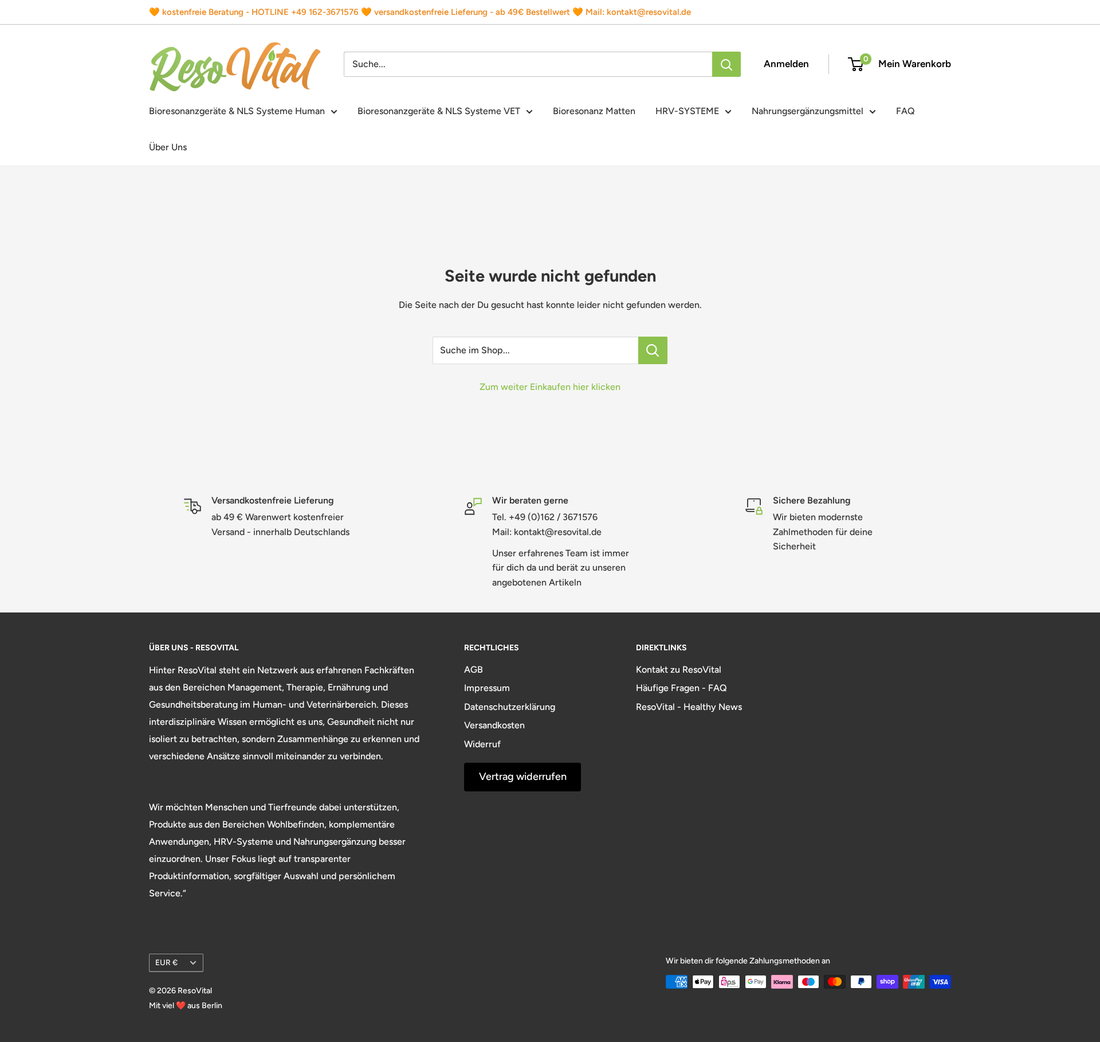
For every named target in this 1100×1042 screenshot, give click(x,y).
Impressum (487, 687)
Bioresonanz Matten (594, 111)
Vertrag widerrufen (523, 776)
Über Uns (168, 147)
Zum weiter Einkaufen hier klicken (550, 386)
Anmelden (786, 63)
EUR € (166, 962)
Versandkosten (494, 725)
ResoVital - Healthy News (689, 706)
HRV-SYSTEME (687, 111)
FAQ (905, 111)
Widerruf (482, 744)
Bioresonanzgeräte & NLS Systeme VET (439, 111)
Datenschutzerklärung (509, 706)
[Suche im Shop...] (652, 350)
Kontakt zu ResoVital (678, 669)
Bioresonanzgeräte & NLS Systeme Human (237, 111)
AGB (473, 669)
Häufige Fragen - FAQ (681, 687)
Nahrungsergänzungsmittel (807, 111)
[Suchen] (726, 64)
